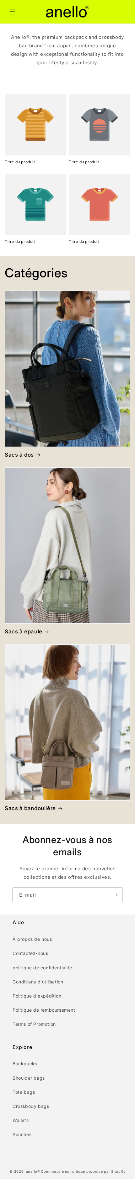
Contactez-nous (30, 953)
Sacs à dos (19, 455)
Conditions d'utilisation (38, 981)
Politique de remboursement (44, 1010)
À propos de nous (32, 939)
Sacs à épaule (23, 631)
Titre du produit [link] (20, 162)
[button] (12, 11)
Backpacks (25, 1063)
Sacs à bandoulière (30, 808)
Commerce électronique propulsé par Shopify (83, 1171)
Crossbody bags (31, 1106)
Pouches (22, 1134)
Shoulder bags (29, 1078)
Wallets (21, 1120)
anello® (33, 1171)
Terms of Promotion (34, 1024)
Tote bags (24, 1092)
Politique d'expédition (37, 995)
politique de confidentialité (42, 967)
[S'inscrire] (115, 895)
